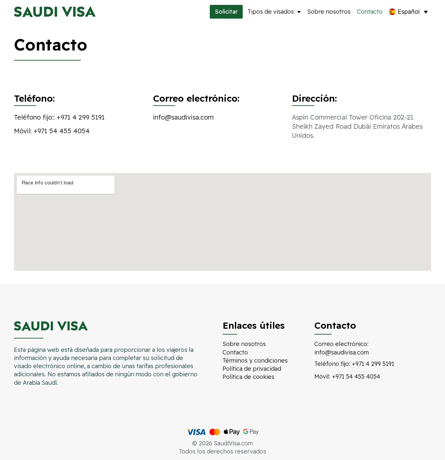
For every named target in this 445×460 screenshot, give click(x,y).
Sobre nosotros (329, 11)
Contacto (369, 11)
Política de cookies (248, 377)
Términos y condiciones (255, 360)
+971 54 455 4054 (62, 131)
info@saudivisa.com (183, 117)
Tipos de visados (271, 11)
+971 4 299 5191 (81, 117)
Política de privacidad (252, 368)
